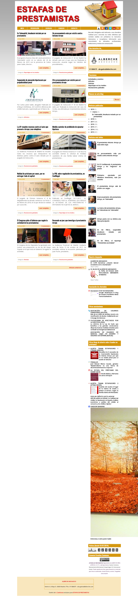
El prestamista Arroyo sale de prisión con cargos (109, 187)
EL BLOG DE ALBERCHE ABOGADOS (103, 269)
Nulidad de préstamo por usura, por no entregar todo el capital (31, 174)
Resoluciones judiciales (66, 72)
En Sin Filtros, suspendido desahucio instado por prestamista (109, 232)
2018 (93, 119)
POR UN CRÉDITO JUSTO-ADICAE (102, 396)
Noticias (26, 259)
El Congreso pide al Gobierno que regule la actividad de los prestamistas (32, 221)
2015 (93, 127)
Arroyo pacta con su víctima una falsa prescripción (109, 220)
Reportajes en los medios (31, 72)
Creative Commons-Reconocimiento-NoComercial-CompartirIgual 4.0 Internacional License (104, 567)
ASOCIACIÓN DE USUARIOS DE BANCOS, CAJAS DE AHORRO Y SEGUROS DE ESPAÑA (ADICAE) (104, 334)
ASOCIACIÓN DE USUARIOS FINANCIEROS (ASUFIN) (104, 311)
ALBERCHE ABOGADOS (99, 261)
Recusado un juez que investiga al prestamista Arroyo (69, 221)
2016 (93, 124)
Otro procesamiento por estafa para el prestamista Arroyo (66, 81)
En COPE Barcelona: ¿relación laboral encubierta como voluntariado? (104, 264)
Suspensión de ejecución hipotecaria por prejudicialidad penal (31, 81)
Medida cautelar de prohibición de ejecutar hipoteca (67, 128)
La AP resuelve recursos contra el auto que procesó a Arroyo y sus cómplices (32, 128)
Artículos (26, 117)
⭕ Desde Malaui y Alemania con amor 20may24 (108, 374)
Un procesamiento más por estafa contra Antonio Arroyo (67, 34)
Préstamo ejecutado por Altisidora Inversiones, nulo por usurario (109, 177)
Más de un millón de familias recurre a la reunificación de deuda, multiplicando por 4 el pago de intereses (104, 316)
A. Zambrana (60, 592)
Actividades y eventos (95, 79)
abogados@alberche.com (107, 69)
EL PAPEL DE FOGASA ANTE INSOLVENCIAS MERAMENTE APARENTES (108, 273)
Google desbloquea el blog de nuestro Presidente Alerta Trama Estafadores (108, 294)
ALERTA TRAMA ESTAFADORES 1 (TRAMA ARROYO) (104, 349)
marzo (95, 112)
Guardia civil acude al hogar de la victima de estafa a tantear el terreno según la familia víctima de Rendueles (108, 389)
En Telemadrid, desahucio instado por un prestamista (31, 34)
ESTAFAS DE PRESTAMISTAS (81, 592)
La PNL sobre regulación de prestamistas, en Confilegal (68, 174)
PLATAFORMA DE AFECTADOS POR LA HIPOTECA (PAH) (104, 321)
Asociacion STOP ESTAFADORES (102, 291)
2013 (93, 132)
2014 (93, 129)
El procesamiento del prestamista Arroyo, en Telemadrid (109, 198)
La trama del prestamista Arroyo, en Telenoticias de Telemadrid (109, 209)
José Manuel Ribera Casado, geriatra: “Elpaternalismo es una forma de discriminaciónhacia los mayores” (104, 366)
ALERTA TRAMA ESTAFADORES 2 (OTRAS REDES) (104, 384)
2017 (93, 122)
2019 (93, 109)
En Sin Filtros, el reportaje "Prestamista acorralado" (109, 242)
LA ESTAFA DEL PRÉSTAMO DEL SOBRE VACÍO (104, 371)
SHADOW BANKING (98, 406)
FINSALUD (94, 362)
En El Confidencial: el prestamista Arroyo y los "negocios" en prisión (109, 166)
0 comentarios (46, 39)
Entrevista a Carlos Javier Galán (101, 539)
